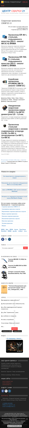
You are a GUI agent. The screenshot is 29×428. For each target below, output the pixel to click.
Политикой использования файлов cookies (14, 421)
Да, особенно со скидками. (9, 316)
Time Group (22, 229)
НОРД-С (20, 231)
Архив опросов (17, 331)
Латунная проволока (7, 223)
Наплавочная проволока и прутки (11, 218)
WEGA (11, 229)
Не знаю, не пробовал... (8, 319)
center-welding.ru (6, 383)
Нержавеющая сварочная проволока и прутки (14, 211)
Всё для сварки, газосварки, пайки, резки (10, 159)
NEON (2, 229)
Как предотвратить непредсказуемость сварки (14, 177)
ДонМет (15, 231)
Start (7, 229)
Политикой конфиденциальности (16, 423)
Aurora (16, 229)
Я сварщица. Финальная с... (17, 338)
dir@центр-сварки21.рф (8, 405)
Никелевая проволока (7, 221)
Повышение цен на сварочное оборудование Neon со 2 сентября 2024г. (14, 183)
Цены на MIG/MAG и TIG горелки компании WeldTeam (14, 190)
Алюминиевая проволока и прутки (11, 209)
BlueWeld (3, 231)
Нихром (4, 225)
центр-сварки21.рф (7, 381)
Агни (25, 231)
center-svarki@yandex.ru (8, 406)
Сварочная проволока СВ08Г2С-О (11, 206)
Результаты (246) (7, 331)
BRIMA (9, 231)
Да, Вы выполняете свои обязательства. (13, 303)
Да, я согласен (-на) (14, 426)
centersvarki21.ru (6, 384)
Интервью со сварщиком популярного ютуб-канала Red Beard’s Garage (14, 197)
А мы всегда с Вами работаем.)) (10, 323)
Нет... (2, 326)
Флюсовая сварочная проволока (10, 216)
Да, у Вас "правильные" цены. (10, 312)
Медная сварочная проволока (9, 213)
